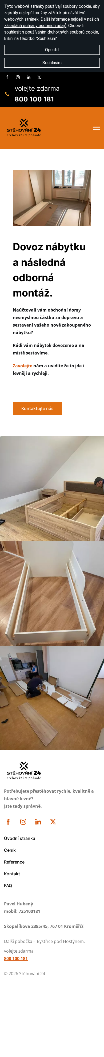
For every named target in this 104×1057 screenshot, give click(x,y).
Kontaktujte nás (37, 408)
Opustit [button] (52, 49)
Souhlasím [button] (52, 62)
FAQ (8, 885)
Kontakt (12, 873)
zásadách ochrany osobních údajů (35, 25)
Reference (14, 862)
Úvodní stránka (19, 838)
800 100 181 (34, 99)
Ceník (10, 850)
